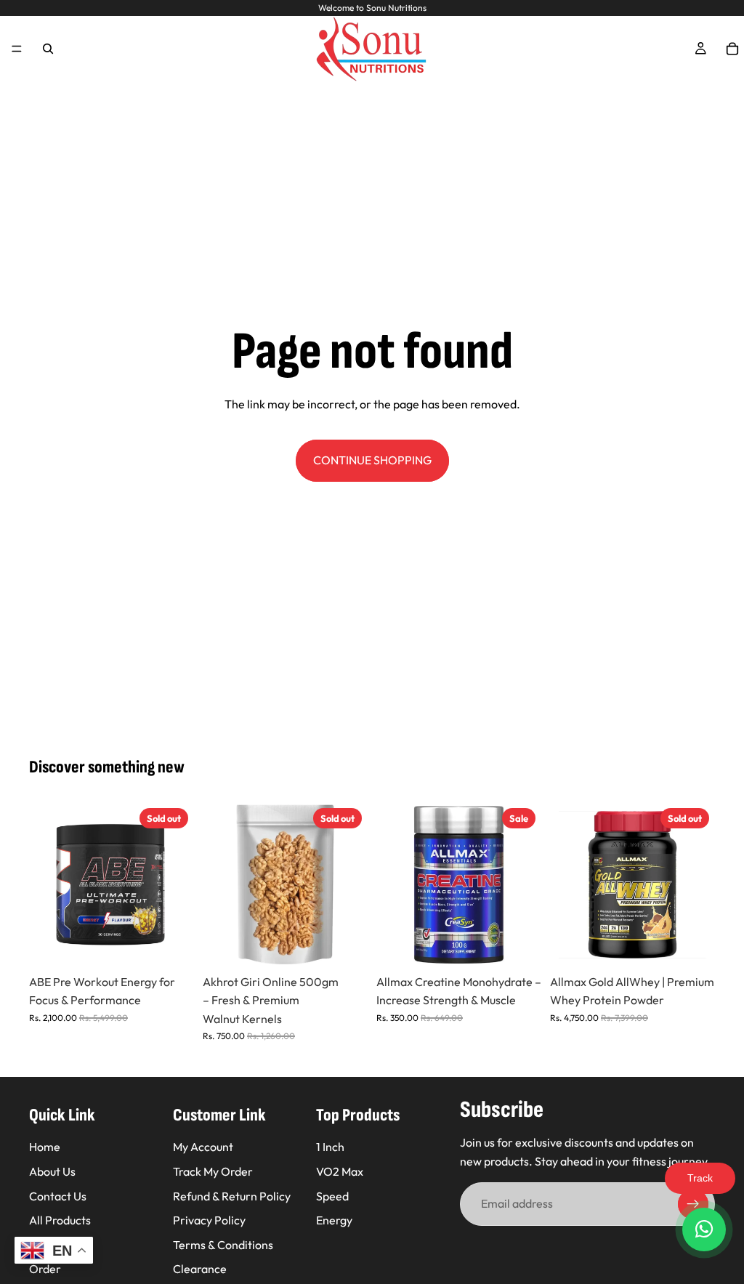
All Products (60, 1220)
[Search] (48, 49)
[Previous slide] (45, 884)
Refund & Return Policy (232, 1195)
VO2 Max (339, 1171)
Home (44, 1146)
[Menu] (16, 48)
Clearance (200, 1268)
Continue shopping (372, 460)
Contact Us (57, 1195)
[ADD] (519, 945)
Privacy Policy (209, 1220)
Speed (332, 1195)
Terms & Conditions (223, 1244)
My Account (203, 1146)
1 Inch (330, 1146)
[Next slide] (178, 884)
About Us (52, 1171)
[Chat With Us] (704, 1229)
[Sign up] (693, 1204)
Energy (334, 1220)
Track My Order (213, 1171)
